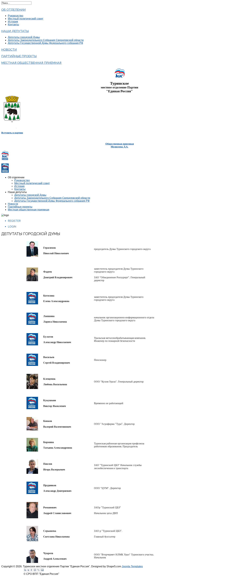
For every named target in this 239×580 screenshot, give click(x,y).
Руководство (15, 15)
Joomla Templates (132, 566)
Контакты (13, 24)
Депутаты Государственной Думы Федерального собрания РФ (45, 43)
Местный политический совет (25, 18)
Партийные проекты (19, 56)
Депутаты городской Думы (24, 37)
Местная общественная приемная (31, 62)
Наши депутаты (15, 31)
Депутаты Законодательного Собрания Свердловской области (46, 40)
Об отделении (13, 9)
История (13, 21)
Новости (9, 49)
